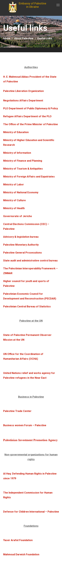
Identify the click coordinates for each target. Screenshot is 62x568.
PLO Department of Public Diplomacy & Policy (30, 108)
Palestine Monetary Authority (21, 244)
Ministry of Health (14, 208)
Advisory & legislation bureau (20, 236)
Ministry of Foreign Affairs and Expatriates (29, 176)
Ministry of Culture (14, 200)
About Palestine (23, 38)
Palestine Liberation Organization (23, 91)
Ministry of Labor (13, 184)
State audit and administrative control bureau (30, 260)
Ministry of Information (17, 152)
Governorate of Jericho (17, 216)
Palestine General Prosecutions (22, 252)
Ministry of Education (16, 132)
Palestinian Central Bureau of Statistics (27, 306)
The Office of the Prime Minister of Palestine (30, 124)
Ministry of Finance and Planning (22, 160)
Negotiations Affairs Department (23, 100)
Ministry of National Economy (20, 192)
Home (6, 38)
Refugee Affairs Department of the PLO (27, 116)
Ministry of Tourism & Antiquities (23, 168)
